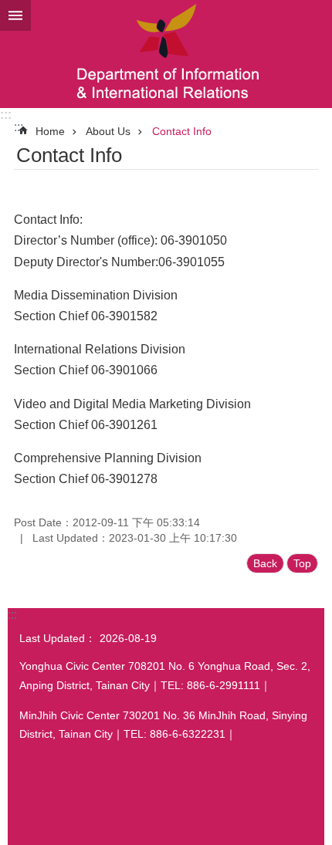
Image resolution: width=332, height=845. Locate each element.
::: (6, 114)
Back (265, 563)
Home (50, 131)
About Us (108, 131)
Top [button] (302, 563)
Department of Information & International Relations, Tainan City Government (166, 54)
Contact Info (182, 131)
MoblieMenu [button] (15, 15)
